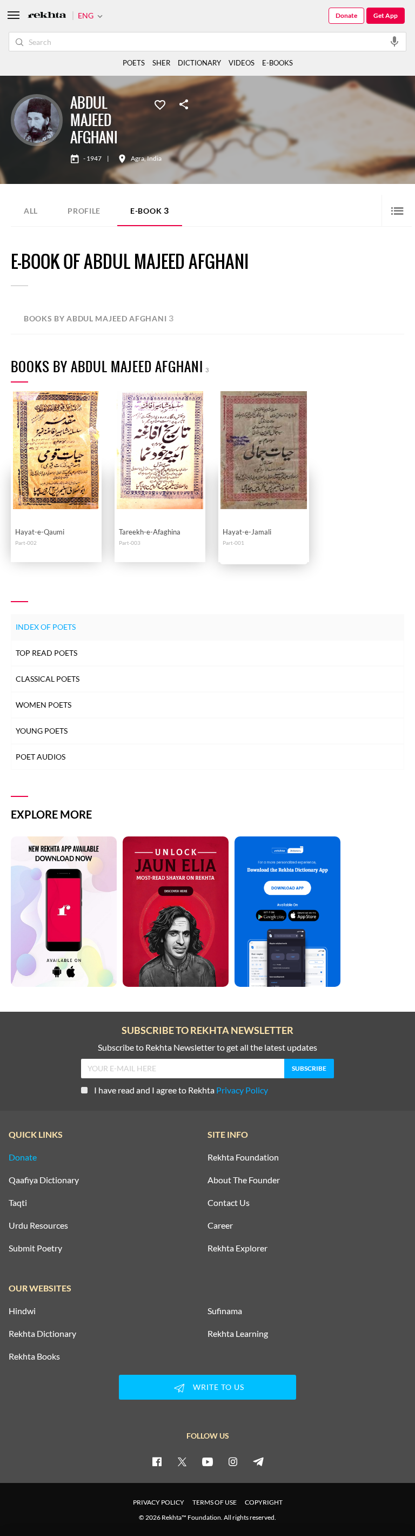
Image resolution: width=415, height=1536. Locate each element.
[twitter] (182, 1461)
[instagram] (233, 1461)
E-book (149, 210)
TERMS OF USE (214, 1502)
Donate (346, 15)
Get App (385, 15)
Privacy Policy (242, 1090)
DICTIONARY (199, 62)
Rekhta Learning (238, 1333)
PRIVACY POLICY (158, 1502)
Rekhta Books (34, 1356)
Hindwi (22, 1311)
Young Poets (42, 730)
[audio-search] (394, 41)
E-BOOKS (277, 62)
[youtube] (207, 1461)
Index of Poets (46, 626)
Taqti (18, 1202)
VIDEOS (242, 62)
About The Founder (244, 1180)
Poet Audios (40, 756)
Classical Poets (47, 678)
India (154, 158)
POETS (134, 62)
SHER (161, 62)
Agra (137, 158)
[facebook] (156, 1461)
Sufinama (225, 1311)
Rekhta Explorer (237, 1248)
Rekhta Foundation (243, 1157)
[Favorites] (160, 104)
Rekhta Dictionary (42, 1333)
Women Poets (43, 704)
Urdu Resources (38, 1225)
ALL (31, 210)
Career (220, 1225)
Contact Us (229, 1202)
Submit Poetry (35, 1248)
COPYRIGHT (264, 1502)
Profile (84, 210)
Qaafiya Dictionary (44, 1180)
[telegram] (258, 1461)
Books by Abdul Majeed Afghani (99, 318)
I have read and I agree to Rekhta (181, 1090)
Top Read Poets (46, 652)
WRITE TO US (218, 1387)
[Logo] (47, 16)
